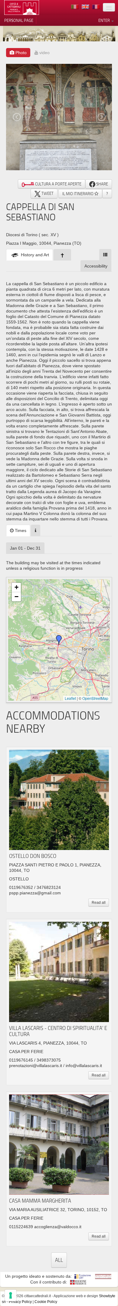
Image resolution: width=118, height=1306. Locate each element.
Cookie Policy (45, 1302)
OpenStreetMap (95, 698)
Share (101, 184)
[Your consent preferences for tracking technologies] (10, 1295)
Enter (104, 20)
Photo (20, 52)
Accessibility (95, 266)
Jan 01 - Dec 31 (25, 548)
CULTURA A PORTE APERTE (57, 184)
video (44, 52)
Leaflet (70, 698)
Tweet (47, 193)
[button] (59, 640)
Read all (99, 902)
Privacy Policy (20, 1302)
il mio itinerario (78, 193)
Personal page (18, 20)
